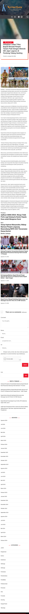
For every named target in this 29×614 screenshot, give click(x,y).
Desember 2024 (4, 500)
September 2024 (4, 512)
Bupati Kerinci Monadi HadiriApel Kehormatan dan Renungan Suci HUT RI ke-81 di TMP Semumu (14, 299)
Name (2, 330)
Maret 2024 (3, 536)
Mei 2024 (3, 528)
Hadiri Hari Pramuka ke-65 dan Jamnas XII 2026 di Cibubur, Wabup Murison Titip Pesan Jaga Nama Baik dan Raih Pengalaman (14, 408)
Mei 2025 (3, 480)
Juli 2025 (3, 472)
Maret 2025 (3, 488)
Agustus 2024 (4, 516)
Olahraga (3, 563)
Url (1, 344)
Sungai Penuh (4, 603)
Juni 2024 (3, 524)
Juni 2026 (3, 428)
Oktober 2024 (4, 508)
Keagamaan (3, 551)
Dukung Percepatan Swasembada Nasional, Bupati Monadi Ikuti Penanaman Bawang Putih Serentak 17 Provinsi (14, 252)
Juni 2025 (3, 476)
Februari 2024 (4, 540)
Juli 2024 (3, 520)
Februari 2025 (4, 492)
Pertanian (3, 587)
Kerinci (2, 555)
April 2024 (3, 532)
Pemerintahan (4, 575)
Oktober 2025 (4, 460)
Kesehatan (3, 559)
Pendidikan (3, 579)
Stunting (3, 599)
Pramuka (3, 595)
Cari (2, 372)
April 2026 (3, 436)
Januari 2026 (4, 448)
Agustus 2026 (4, 420)
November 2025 (4, 456)
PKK (2, 591)
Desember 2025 (4, 452)
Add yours (24, 312)
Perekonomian (4, 583)
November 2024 (4, 504)
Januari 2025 (4, 496)
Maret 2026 (3, 440)
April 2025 (3, 484)
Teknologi (3, 607)
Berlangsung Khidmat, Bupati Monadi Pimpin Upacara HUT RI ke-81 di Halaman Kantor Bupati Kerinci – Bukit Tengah (14, 276)
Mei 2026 (3, 432)
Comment (3, 317)
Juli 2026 (3, 424)
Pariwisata (3, 571)
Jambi (2, 547)
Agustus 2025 (4, 468)
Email (2, 337)
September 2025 (4, 464)
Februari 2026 (4, 444)
